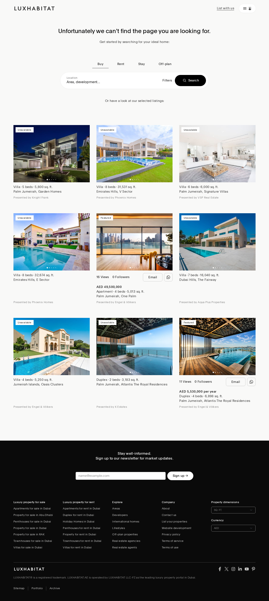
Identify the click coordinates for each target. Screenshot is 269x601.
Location (72, 77)
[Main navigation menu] (247, 8)
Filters (167, 80)
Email (152, 277)
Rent (120, 64)
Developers (120, 515)
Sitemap (19, 588)
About (166, 508)
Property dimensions (225, 502)
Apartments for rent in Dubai (81, 508)
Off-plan (165, 64)
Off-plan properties (125, 534)
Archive (55, 588)
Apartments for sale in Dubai (32, 508)
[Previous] (19, 154)
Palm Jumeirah (24, 191)
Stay (141, 64)
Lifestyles (118, 528)
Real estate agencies (126, 540)
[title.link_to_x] (220, 569)
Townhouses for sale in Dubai (32, 540)
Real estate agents (124, 547)
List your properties (174, 521)
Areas (116, 508)
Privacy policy (171, 534)
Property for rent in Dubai (79, 534)
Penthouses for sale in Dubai (32, 521)
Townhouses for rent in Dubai (82, 540)
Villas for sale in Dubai (27, 547)
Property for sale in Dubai (30, 528)
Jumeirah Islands (26, 384)
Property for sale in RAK (29, 534)
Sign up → (180, 476)
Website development (176, 528)
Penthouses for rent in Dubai (81, 528)
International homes (125, 521)
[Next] (84, 154)
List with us (225, 8)
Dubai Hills (187, 280)
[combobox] (113, 82)
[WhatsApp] (168, 277)
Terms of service (173, 540)
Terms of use (170, 547)
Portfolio (37, 588)
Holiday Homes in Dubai (78, 521)
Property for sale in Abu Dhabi (33, 515)
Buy (100, 64)
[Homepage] (34, 8)
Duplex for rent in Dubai (78, 515)
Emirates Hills (106, 191)
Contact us (169, 515)
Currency (217, 520)
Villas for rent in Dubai (77, 547)
